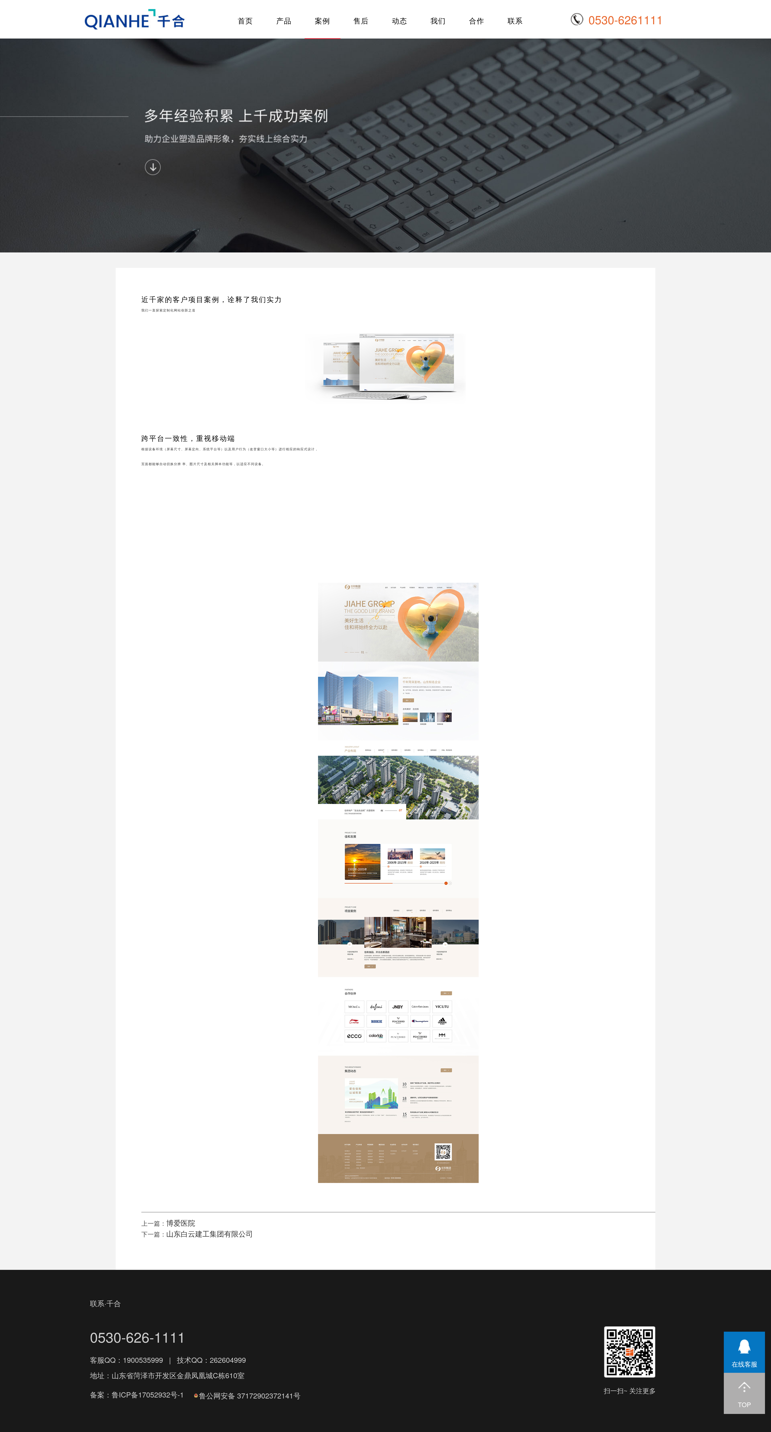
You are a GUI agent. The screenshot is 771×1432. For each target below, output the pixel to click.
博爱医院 (180, 1222)
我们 (438, 20)
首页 (245, 20)
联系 (515, 20)
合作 (476, 20)
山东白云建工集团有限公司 (209, 1233)
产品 (284, 20)
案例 (322, 20)
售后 (361, 20)
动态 (399, 20)
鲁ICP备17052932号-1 (148, 1394)
